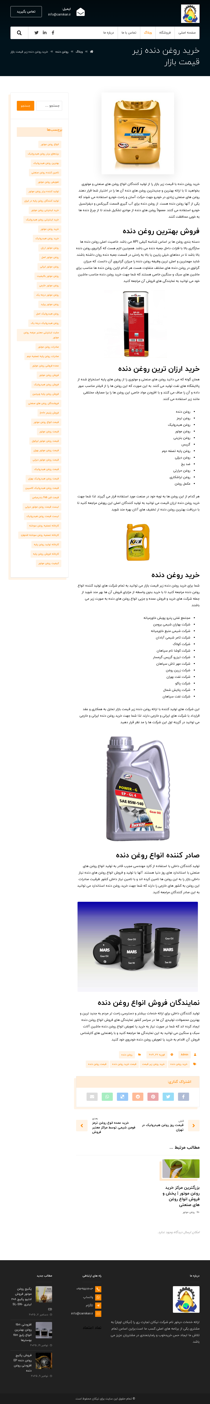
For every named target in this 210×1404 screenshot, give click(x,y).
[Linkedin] (45, 33)
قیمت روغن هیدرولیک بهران (43, 478)
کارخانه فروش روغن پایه (46, 554)
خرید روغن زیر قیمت (153, 1064)
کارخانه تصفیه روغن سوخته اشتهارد (40, 535)
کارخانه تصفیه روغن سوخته (44, 525)
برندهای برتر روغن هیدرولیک (43, 153)
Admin (184, 1054)
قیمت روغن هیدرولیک (46, 469)
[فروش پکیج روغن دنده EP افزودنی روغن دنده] (44, 1361)
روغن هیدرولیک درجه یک (45, 323)
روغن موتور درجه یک (47, 295)
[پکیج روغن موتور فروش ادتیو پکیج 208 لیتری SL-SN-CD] (44, 1294)
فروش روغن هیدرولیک (46, 384)
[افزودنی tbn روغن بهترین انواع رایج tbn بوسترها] (44, 1330)
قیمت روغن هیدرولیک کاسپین (42, 488)
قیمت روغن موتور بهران (46, 450)
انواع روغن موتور (50, 144)
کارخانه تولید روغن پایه (46, 544)
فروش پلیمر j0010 (49, 412)
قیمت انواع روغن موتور (46, 422)
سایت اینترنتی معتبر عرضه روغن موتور (41, 335)
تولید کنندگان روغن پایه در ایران (41, 201)
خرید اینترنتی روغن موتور (45, 210)
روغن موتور (189, 1212)
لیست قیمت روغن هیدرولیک (42, 516)
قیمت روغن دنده (97, 1064)
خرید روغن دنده (178, 1064)
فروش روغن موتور (49, 375)
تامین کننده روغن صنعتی (45, 172)
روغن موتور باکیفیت (48, 276)
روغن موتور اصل (50, 257)
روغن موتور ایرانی (49, 266)
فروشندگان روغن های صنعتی (43, 403)
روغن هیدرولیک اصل (47, 313)
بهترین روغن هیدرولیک (46, 163)
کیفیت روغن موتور (48, 563)
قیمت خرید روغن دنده (124, 1064)
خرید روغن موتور (50, 229)
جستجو (25, 106)
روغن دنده (126, 1054)
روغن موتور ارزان (50, 248)
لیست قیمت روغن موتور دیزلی (42, 507)
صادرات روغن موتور (48, 347)
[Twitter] (36, 33)
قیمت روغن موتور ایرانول (45, 441)
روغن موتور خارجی (49, 285)
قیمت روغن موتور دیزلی (46, 460)
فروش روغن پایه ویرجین (45, 394)
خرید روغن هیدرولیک (47, 238)
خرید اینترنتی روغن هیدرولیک (42, 219)
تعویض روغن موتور (48, 182)
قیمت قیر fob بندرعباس (45, 497)
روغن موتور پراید (50, 304)
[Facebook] (53, 33)
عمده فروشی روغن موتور (45, 365)
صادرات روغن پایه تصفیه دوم (43, 356)
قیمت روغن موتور (49, 431)
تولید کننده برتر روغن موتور (44, 191)
